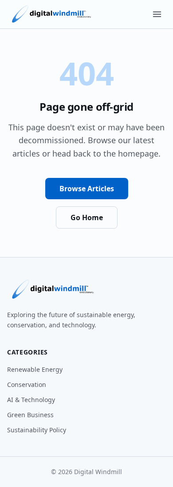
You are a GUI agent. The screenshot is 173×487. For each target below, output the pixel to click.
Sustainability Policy (36, 430)
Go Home (87, 217)
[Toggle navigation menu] (157, 14)
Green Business (30, 415)
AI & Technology (31, 399)
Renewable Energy (35, 369)
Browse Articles (86, 188)
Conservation (26, 384)
